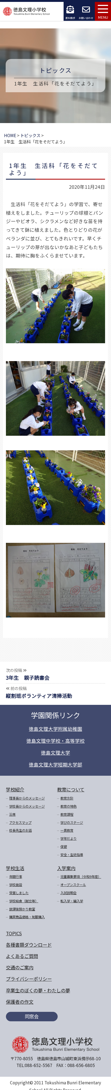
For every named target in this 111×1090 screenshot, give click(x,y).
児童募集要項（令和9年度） (80, 876)
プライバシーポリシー (29, 978)
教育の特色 (68, 806)
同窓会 (32, 1016)
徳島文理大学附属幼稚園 (55, 728)
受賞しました (19, 892)
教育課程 (66, 814)
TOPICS (14, 933)
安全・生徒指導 (71, 854)
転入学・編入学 (71, 901)
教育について (70, 789)
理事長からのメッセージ (27, 798)
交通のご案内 (19, 967)
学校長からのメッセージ (27, 806)
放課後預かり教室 (22, 909)
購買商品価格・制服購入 (27, 916)
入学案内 (66, 868)
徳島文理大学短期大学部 (55, 764)
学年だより (68, 838)
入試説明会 (68, 892)
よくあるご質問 (22, 956)
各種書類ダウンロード (29, 944)
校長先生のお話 (20, 830)
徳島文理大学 (55, 752)
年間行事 (15, 876)
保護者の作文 (19, 1001)
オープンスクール (73, 884)
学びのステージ (71, 822)
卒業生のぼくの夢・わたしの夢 (38, 990)
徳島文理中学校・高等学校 (55, 740)
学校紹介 (15, 789)
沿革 (12, 814)
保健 (63, 846)
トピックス (55, 70)
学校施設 (15, 884)
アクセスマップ (20, 822)
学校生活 (15, 868)
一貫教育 (66, 830)
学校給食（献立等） (23, 901)
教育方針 (66, 798)
